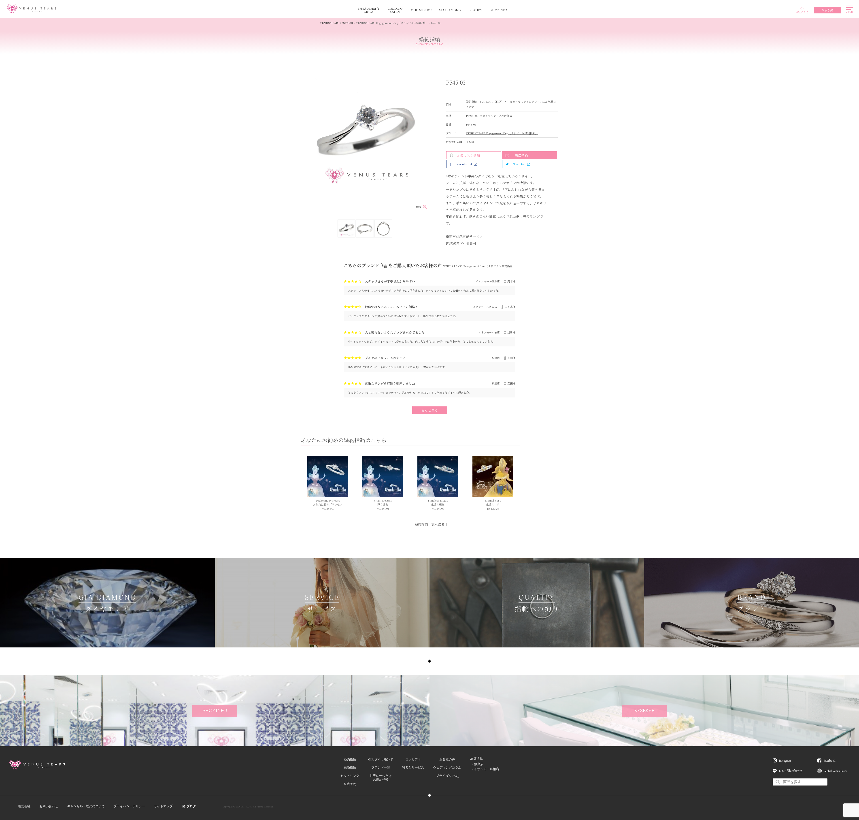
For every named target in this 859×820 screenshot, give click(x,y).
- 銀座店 (477, 764)
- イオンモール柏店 (485, 769)
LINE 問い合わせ (790, 771)
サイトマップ (163, 806)
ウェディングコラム (447, 767)
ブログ (191, 806)
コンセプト (413, 759)
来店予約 (521, 155)
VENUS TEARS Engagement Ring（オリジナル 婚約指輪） (502, 133)
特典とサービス (413, 767)
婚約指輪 (347, 23)
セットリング (349, 776)
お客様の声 (447, 759)
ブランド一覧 (380, 767)
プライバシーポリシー (129, 806)
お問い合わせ (48, 806)
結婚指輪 (350, 767)
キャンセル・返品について (86, 806)
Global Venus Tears (835, 771)
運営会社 (24, 806)
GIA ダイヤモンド (380, 759)
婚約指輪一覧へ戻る (430, 524)
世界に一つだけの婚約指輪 (381, 778)
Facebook (829, 760)
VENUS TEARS (329, 23)
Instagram (785, 760)
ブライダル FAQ (447, 776)
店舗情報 (476, 758)
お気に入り (802, 12)
